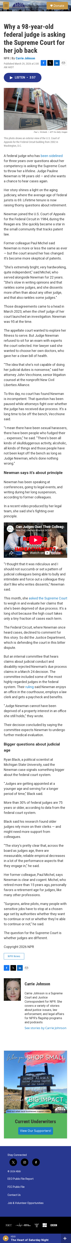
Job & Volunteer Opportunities (26, 1203)
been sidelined (52, 156)
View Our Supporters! (35, 1131)
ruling (29, 687)
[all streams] (66, 1238)
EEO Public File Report (21, 1178)
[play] (5, 1238)
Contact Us (14, 1195)
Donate (59, 5)
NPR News (14, 956)
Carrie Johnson (25, 58)
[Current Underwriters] (35, 1082)
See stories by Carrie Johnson (45, 1028)
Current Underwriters (35, 1121)
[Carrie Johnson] (12, 989)
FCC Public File (16, 1187)
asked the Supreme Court (48, 598)
